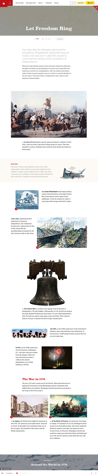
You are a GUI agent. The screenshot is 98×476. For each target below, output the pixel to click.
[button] (47, 39)
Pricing (56, 3)
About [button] (40, 3)
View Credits (60, 39)
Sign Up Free (80, 3)
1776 (37, 39)
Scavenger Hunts (31, 3)
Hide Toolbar (6, 469)
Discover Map (20, 3)
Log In (91, 3)
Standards (49, 3)
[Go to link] (3, 3)
